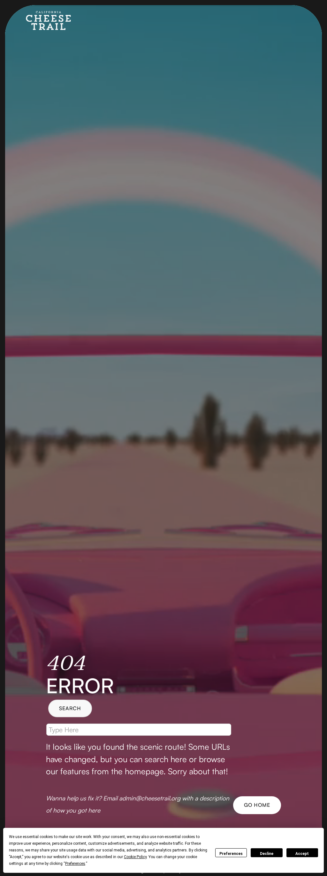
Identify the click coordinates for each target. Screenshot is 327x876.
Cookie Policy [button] (135, 857)
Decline (266, 853)
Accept (302, 853)
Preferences (231, 853)
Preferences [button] (75, 863)
